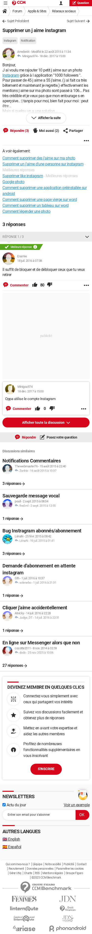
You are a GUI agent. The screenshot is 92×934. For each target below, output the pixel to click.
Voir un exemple (77, 805)
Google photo (13, 181)
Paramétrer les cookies (70, 868)
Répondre (28, 437)
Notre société (53, 864)
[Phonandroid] (68, 928)
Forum (17, 11)
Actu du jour (16, 805)
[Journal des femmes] (24, 899)
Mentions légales (52, 873)
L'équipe (37, 864)
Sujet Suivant (76, 21)
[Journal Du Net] (68, 899)
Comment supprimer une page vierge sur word (39, 199)
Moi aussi (49, 131)
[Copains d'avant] (24, 919)
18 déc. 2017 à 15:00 (52, 56)
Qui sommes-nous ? (18, 864)
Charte (28, 873)
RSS (37, 873)
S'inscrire (46, 769)
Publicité (69, 864)
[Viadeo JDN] (68, 919)
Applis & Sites (37, 11)
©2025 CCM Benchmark (46, 877)
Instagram (10, 40)
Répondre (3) (19, 131)
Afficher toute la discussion (43, 422)
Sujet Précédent (18, 21)
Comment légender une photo (26, 211)
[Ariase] (24, 928)
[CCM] (18, 3)
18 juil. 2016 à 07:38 (29, 261)
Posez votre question (61, 437)
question (83, 3)
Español (11, 847)
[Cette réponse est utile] (35, 285)
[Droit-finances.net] (68, 909)
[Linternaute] (24, 908)
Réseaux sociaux (64, 11)
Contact (82, 864)
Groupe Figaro (74, 873)
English (11, 839)
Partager (76, 131)
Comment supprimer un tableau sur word (35, 205)
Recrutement (16, 868)
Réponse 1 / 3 (13, 237)
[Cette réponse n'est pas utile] (49, 285)
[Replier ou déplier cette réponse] (87, 237)
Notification (28, 40)
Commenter (18, 285)
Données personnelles (40, 868)
